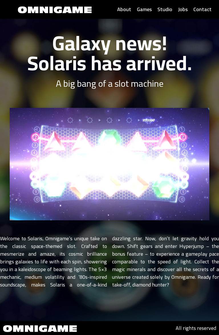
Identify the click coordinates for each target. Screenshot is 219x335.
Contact (202, 9)
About (124, 9)
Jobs (183, 9)
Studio (164, 9)
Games (144, 9)
